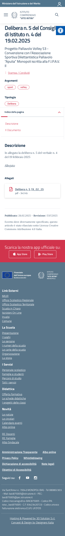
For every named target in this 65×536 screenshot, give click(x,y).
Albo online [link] (8, 427)
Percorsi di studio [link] (11, 378)
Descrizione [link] (11, 124)
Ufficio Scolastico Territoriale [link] (18, 304)
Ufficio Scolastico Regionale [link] (18, 300)
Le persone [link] (8, 341)
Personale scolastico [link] (13, 370)
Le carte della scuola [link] (14, 349)
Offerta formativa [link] (12, 394)
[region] (32, 498)
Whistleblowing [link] (33, 458)
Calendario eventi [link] (12, 423)
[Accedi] (59, 3)
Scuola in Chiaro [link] (11, 308)
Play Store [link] (47, 254)
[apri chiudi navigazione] (6, 15)
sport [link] (10, 87)
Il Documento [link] (13, 130)
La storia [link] (7, 358)
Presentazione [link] (10, 333)
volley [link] (23, 87)
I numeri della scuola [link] (14, 345)
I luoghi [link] (6, 337)
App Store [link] (21, 254)
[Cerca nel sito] (56, 15)
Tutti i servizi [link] (9, 382)
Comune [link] (7, 321)
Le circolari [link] (8, 419)
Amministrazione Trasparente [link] (19, 452)
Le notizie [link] (7, 414)
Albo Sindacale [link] (10, 442)
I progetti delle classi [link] (14, 402)
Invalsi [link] (6, 317)
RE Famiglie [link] (8, 438)
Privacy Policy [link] (10, 458)
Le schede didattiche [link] (14, 398)
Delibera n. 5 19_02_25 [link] (29, 189)
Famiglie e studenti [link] (13, 374)
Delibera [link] (11, 103)
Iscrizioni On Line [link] (11, 313)
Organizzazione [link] (11, 354)
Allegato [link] (10, 165)
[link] (60, 30)
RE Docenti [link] (8, 434)
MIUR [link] (5, 296)
